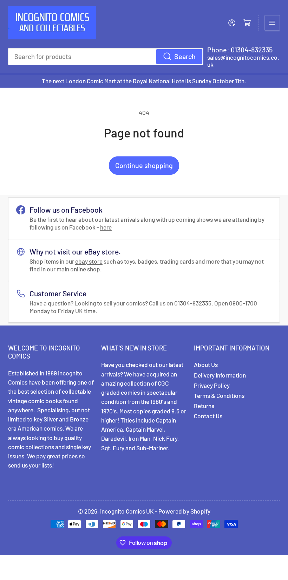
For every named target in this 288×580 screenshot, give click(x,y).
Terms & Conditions (219, 395)
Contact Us (208, 415)
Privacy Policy (212, 385)
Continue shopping (144, 165)
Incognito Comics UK (127, 511)
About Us (206, 364)
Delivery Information (220, 375)
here (106, 227)
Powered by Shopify (184, 511)
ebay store (89, 261)
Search (185, 56)
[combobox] (105, 56)
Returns (204, 405)
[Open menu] (272, 23)
